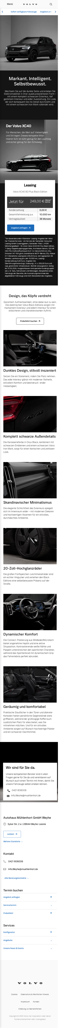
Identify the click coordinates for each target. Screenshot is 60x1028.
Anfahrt (10, 834)
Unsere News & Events (13, 948)
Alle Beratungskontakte (15, 878)
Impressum (25, 1002)
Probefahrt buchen (28, 321)
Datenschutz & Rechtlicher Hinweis (35, 994)
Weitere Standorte (11, 841)
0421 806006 (18, 790)
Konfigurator (9, 932)
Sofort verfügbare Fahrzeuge (24, 12)
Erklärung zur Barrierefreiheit (30, 1009)
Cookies (14, 994)
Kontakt (36, 1002)
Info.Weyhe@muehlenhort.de (26, 795)
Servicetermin (9, 905)
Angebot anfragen (48, 12)
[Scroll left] (3, 11)
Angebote (7, 940)
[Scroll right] (55, 11)
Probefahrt (8, 913)
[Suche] (51, 4)
